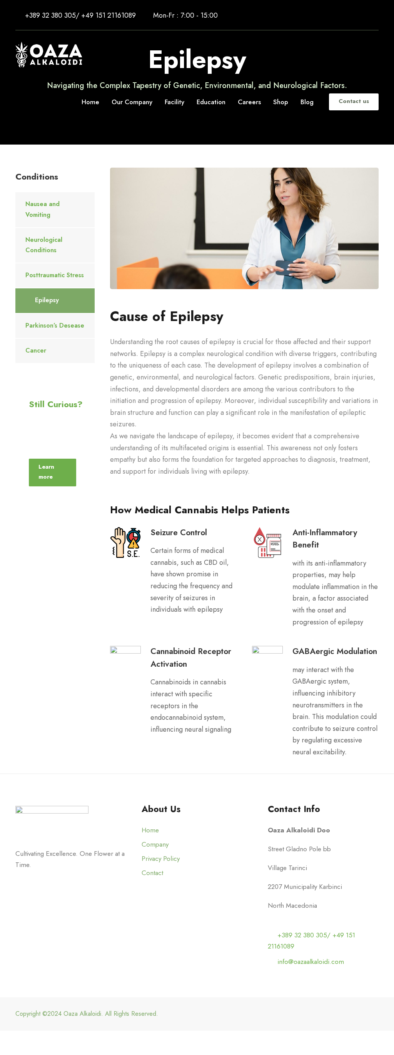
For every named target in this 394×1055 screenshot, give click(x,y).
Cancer (35, 350)
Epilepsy (47, 300)
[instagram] (376, 15)
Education (211, 101)
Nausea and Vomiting (42, 209)
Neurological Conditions (43, 245)
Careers (249, 101)
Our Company (132, 101)
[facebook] (334, 15)
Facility (174, 101)
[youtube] (362, 15)
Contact (152, 872)
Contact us (354, 101)
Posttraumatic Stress (54, 275)
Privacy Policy (161, 858)
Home (90, 101)
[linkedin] (348, 15)
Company (155, 844)
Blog (307, 101)
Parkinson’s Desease (54, 325)
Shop (280, 101)
